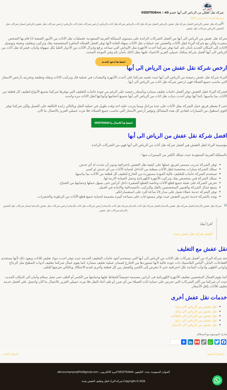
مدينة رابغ (62, 9)
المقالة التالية (9, 354)
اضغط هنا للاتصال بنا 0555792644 (114, 123)
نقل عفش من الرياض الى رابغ (196, 320)
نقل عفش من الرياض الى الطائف (194, 315)
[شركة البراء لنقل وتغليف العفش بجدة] (207, 7)
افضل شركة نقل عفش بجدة (192, 233)
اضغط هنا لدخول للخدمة (113, 61)
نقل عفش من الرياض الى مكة (196, 311)
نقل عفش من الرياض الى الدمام (194, 324)
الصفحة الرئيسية (95, 9)
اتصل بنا (21, 9)
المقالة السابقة (217, 354)
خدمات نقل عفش (41, 9)
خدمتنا (76, 9)
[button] (217, 380)
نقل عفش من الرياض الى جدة (196, 306)
